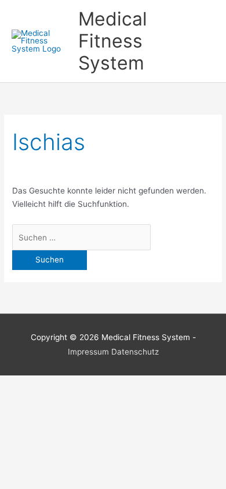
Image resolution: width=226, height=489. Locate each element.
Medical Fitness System (112, 41)
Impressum (88, 351)
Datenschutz (135, 351)
